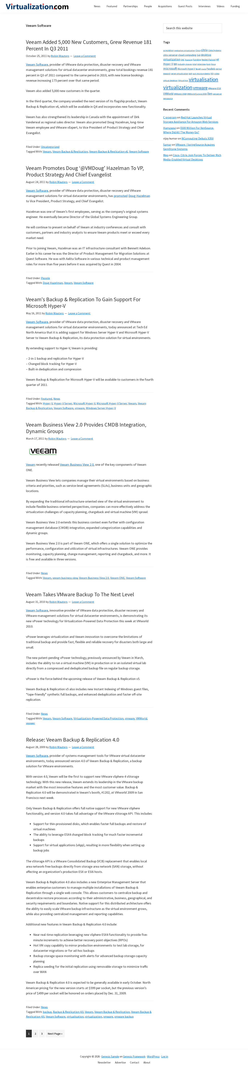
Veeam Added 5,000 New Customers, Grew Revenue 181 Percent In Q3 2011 (89, 45)
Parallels (211, 68)
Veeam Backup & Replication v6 (108, 151)
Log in (164, 1056)
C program (169, 117)
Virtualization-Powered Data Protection (99, 718)
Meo (165, 155)
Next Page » (55, 1034)
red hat (219, 69)
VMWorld (141, 718)
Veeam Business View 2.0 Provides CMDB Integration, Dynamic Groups (86, 428)
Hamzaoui (169, 128)
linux (213, 64)
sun (190, 73)
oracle (203, 69)
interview (201, 64)
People (45, 278)
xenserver (217, 93)
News (56, 398)
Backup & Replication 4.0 (68, 1012)
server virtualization (179, 73)
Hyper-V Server (63, 403)
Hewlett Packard (209, 59)
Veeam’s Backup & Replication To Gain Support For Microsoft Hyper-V (83, 302)
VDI (212, 73)
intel (194, 64)
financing (188, 60)
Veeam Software (37, 64)
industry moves (185, 64)
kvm (208, 64)
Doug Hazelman (139, 196)
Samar (167, 144)
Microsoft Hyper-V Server (112, 403)
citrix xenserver (170, 55)
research (166, 73)
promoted (121, 196)
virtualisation (75, 1016)
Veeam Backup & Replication (70, 151)
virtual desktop (170, 80)
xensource (168, 98)
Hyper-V (48, 403)
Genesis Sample (110, 1056)
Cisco (198, 50)
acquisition (168, 50)
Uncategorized (50, 147)
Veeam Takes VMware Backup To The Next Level (80, 594)
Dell (198, 55)
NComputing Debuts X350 (198, 138)
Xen (209, 94)
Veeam (47, 151)
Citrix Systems (214, 50)
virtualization (93, 1016)
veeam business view (65, 578)
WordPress (153, 1056)
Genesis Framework (134, 1056)
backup (47, 1012)
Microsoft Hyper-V (84, 403)
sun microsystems (201, 73)
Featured (46, 398)
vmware (80, 408)
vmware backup (124, 1016)
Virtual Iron (183, 80)
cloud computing (187, 55)
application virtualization (184, 50)
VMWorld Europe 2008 (197, 94)
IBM (175, 64)
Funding (197, 59)
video (216, 73)
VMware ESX (214, 88)
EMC (182, 60)
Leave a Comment (85, 56)
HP (217, 59)
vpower (30, 723)
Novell (198, 69)
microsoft (170, 68)
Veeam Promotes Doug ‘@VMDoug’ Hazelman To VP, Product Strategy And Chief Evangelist (85, 171)
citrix (204, 50)
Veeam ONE (117, 578)
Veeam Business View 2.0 (77, 464)
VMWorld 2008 (180, 93)
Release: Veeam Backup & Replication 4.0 (72, 739)
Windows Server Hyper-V (101, 408)
